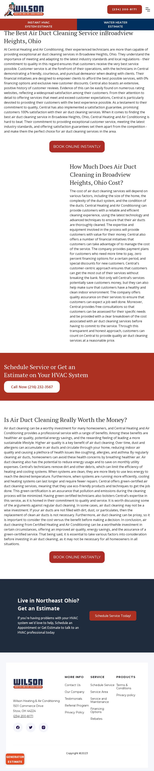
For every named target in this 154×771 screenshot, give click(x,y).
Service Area (99, 691)
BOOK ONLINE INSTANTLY (77, 146)
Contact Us (72, 685)
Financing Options (97, 710)
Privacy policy (125, 695)
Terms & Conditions (123, 686)
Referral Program (77, 705)
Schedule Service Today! (113, 616)
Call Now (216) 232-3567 (32, 386)
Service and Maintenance (99, 700)
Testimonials (73, 698)
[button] (150, 9)
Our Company (74, 691)
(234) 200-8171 (23, 716)
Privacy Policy (74, 712)
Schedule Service (102, 685)
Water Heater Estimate (115, 24)
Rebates (96, 718)
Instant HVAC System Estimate (38, 24)
